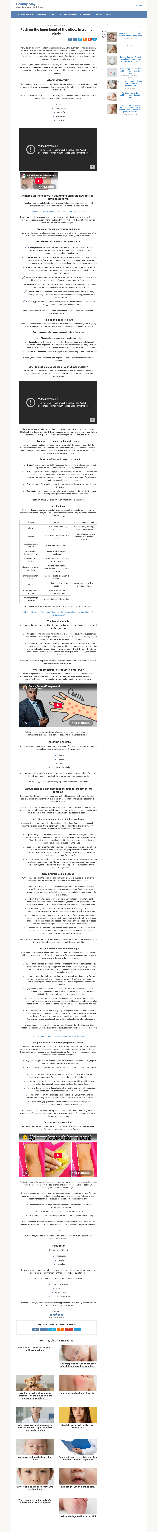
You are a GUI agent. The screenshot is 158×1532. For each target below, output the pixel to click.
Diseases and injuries (45, 14)
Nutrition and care (25, 14)
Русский (138, 5)
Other (108, 14)
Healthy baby (25, 4)
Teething (98, 14)
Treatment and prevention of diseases (74, 14)
